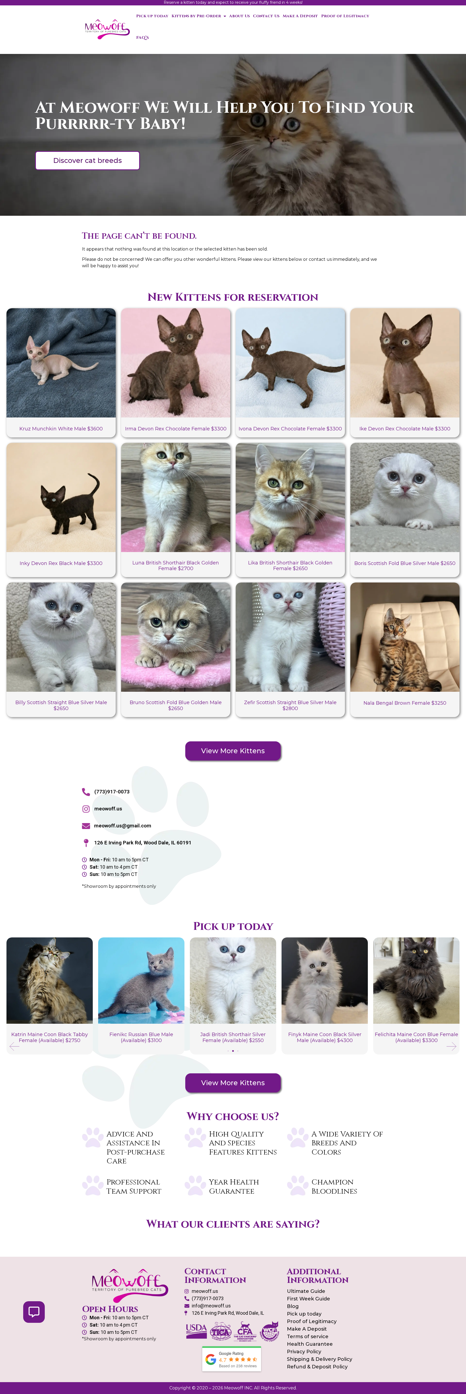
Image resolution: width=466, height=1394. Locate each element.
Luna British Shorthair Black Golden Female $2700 (175, 566)
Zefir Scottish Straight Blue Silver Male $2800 (290, 705)
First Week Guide (308, 1299)
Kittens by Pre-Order (196, 16)
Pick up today (152, 16)
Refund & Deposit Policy (317, 1367)
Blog (293, 1306)
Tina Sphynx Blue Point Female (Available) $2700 (416, 1037)
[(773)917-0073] (86, 792)
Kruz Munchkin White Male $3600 (61, 429)
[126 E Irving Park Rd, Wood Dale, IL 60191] (86, 843)
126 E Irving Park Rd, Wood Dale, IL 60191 (142, 843)
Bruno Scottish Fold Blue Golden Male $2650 (176, 705)
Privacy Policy (304, 1352)
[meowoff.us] (86, 809)
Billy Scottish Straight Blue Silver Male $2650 (61, 705)
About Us (239, 16)
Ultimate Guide (306, 1291)
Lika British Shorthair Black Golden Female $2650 (290, 566)
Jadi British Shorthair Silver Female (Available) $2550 (141, 1037)
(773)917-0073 (112, 792)
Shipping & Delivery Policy (319, 1359)
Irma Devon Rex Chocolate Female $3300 (176, 429)
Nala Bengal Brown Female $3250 (405, 703)
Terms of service (307, 1337)
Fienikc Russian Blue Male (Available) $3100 (49, 1037)
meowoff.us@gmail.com (122, 826)
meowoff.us (108, 809)
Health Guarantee (310, 1344)
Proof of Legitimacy (345, 16)
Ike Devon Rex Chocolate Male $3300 (404, 429)
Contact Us (266, 16)
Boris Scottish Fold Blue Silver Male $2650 (404, 563)
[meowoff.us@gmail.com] (86, 826)
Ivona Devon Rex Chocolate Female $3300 (290, 429)
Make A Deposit (300, 16)
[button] (14, 1046)
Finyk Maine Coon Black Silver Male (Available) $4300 (233, 1037)
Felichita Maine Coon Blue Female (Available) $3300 (324, 1037)
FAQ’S (142, 37)
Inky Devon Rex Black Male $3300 (61, 563)
